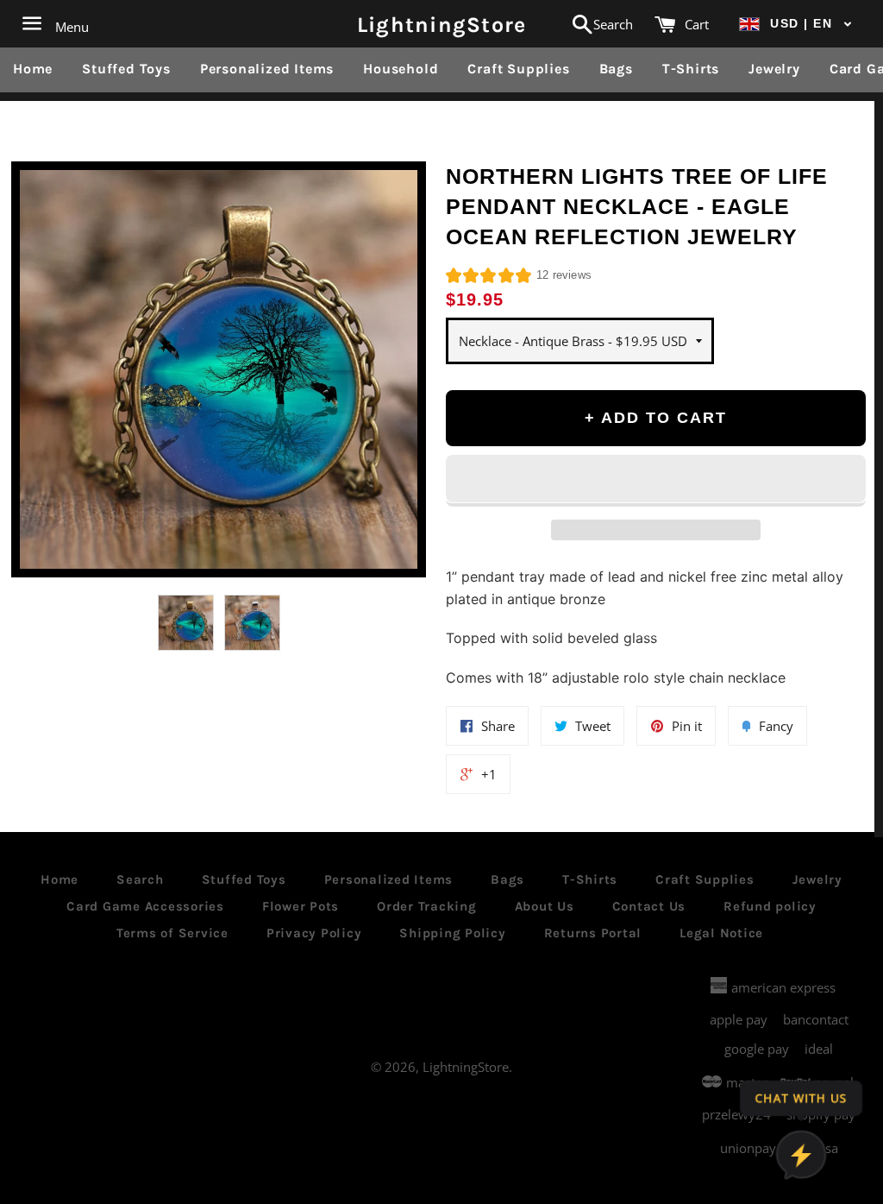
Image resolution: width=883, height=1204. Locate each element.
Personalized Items (267, 68)
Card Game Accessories (145, 906)
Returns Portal (593, 933)
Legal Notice (721, 933)
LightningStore (442, 23)
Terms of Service (172, 933)
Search (140, 879)
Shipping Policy (452, 933)
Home (33, 68)
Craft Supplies (518, 68)
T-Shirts (690, 68)
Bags (616, 68)
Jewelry (774, 68)
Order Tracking (427, 906)
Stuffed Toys (126, 68)
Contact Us (649, 906)
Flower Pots (300, 906)
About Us (544, 906)
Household (400, 68)
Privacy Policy (314, 933)
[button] (796, 23)
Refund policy (770, 906)
